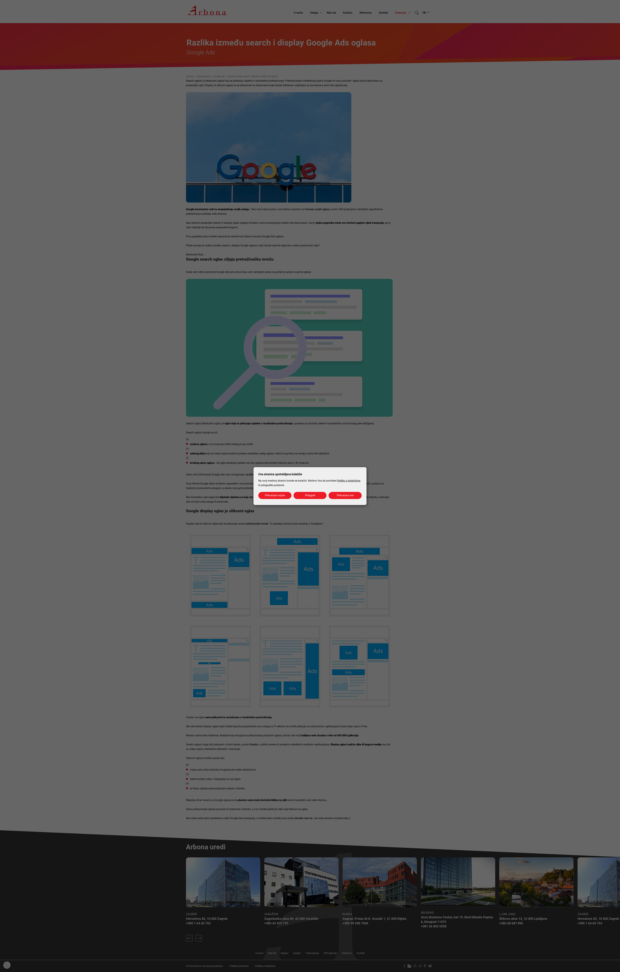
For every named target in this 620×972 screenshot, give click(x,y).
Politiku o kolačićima (348, 480)
